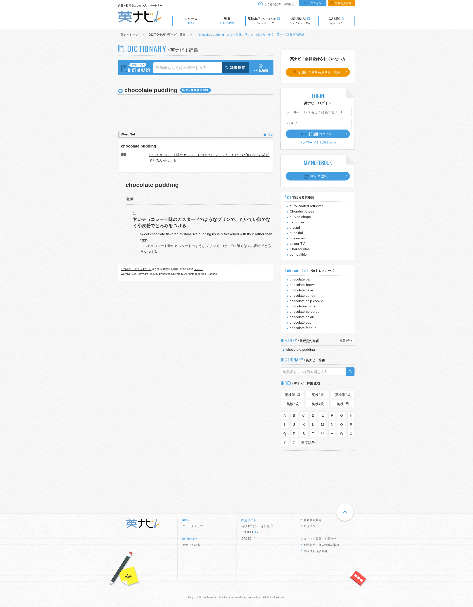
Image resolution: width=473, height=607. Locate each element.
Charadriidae (300, 249)
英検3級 (293, 404)
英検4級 (318, 404)
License (198, 269)
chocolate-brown (303, 285)
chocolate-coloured (305, 311)
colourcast (298, 238)
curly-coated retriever (306, 206)
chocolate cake (301, 290)
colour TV (297, 244)
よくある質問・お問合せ (279, 4)
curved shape (300, 217)
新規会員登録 (343, 3)
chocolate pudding (138, 146)
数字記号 (308, 443)
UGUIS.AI (247, 532)
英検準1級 (293, 395)
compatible (298, 254)
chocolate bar (300, 279)
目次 (270, 134)
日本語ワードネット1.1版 (136, 269)
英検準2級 (343, 395)
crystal (295, 228)
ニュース (191, 21)
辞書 (227, 21)
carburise (297, 222)
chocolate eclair (302, 317)
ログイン (316, 3)
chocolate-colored (304, 306)
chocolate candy (302, 295)
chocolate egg (301, 322)
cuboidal (296, 233)
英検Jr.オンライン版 (255, 526)
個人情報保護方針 (315, 551)
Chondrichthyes (302, 211)
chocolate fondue (303, 328)
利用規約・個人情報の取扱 (321, 545)
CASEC (246, 538)
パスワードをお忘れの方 (318, 143)
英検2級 (318, 395)
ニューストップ (192, 526)
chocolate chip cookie (306, 301)
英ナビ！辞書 (191, 545)
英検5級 (343, 404)
